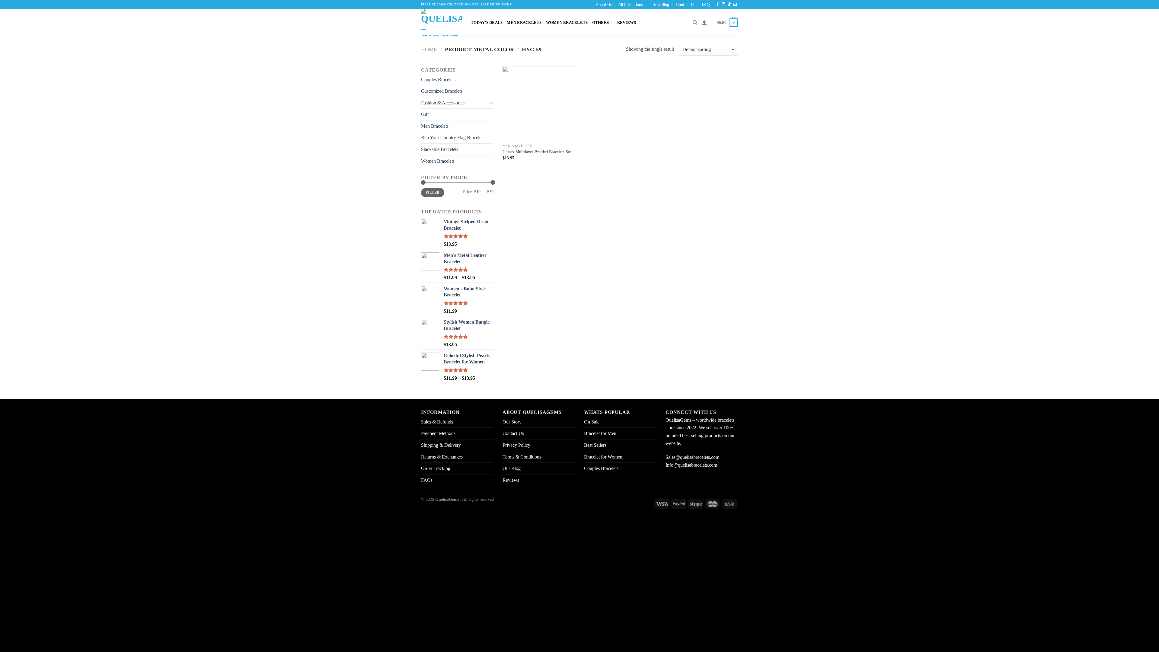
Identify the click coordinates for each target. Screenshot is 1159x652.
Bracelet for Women (603, 456)
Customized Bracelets (441, 91)
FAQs (706, 4)
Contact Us (685, 4)
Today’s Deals (487, 23)
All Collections (630, 4)
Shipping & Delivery (441, 445)
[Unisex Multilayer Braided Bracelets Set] (540, 103)
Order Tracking (435, 468)
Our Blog (512, 468)
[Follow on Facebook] (718, 4)
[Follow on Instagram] (723, 4)
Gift (425, 114)
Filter (432, 192)
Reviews (626, 23)
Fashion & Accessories (443, 102)
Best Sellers (595, 445)
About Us (604, 4)
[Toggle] (491, 102)
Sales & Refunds (437, 421)
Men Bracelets (524, 23)
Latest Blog (659, 4)
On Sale (591, 421)
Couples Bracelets (438, 79)
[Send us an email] (735, 4)
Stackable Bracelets (439, 149)
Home (429, 49)
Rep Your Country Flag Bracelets (452, 137)
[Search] (695, 22)
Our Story (512, 421)
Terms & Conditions (522, 456)
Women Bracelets (567, 23)
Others (600, 23)
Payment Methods (438, 433)
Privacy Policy (516, 445)
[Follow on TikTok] (729, 4)
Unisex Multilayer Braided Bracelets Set (537, 151)
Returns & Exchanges (442, 456)
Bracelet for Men (600, 433)
